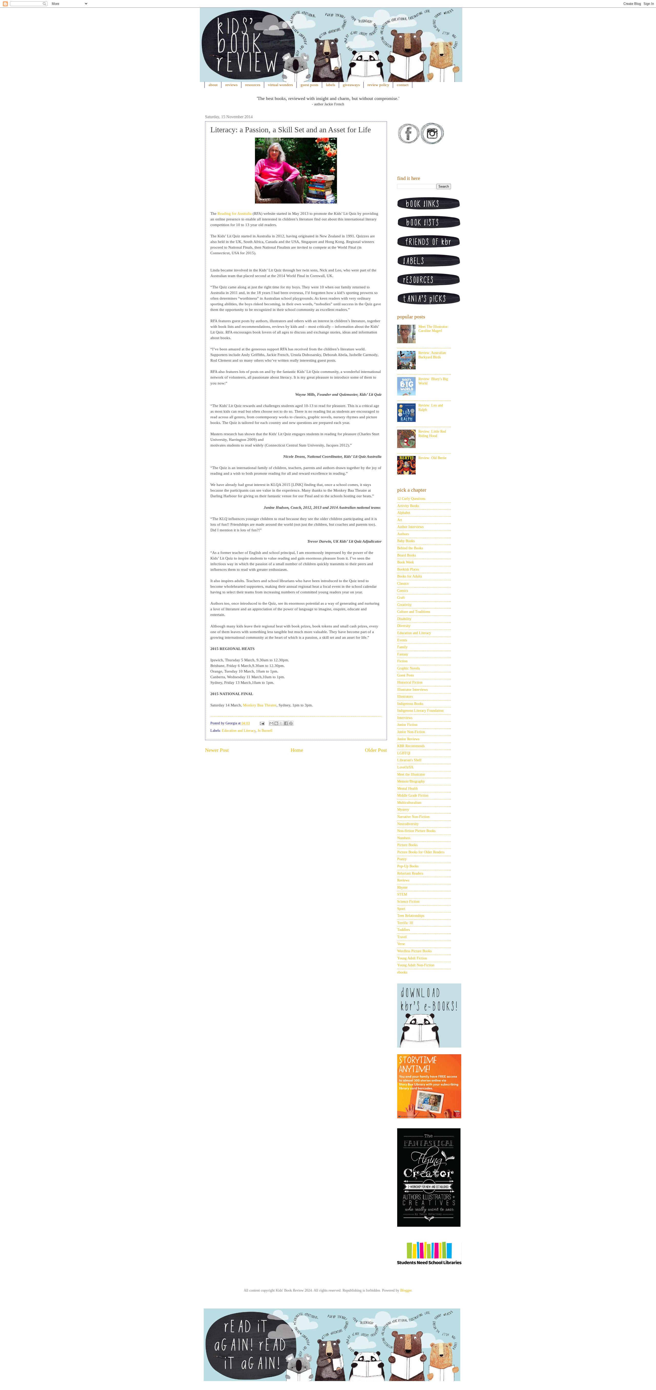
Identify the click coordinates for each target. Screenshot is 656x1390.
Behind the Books (410, 548)
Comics (402, 591)
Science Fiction (408, 902)
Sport (401, 909)
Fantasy (402, 654)
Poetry (402, 859)
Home (297, 750)
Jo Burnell (265, 731)
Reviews (403, 880)
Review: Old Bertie (432, 458)
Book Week (405, 562)
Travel (402, 937)
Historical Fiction (410, 682)
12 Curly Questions (411, 499)
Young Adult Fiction (412, 958)
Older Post (376, 750)
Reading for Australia (235, 213)
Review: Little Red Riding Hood (432, 434)
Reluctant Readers (410, 873)
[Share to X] (281, 723)
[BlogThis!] (276, 723)
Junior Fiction (407, 725)
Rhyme (402, 887)
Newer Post (217, 750)
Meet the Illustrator (411, 774)
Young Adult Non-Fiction (415, 965)
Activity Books (408, 506)
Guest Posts (405, 675)
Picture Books (407, 845)
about (213, 85)
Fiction (402, 661)
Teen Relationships (410, 916)
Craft (401, 598)
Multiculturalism (409, 803)
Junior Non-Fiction (411, 732)
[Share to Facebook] (286, 723)
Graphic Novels (408, 668)
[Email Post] (261, 723)
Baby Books (406, 541)
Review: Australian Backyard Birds (432, 355)
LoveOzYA (405, 767)
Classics (402, 583)
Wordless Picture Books (414, 951)
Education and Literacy (238, 731)
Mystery (403, 809)
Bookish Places (408, 569)
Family (402, 647)
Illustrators (405, 696)
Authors (403, 534)
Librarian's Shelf (409, 760)
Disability (404, 619)
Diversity (404, 626)
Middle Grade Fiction (412, 795)
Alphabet (403, 513)
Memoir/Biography (411, 781)
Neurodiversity (408, 824)
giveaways (351, 85)
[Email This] (271, 723)
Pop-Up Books (407, 866)
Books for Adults (409, 576)
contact (402, 85)
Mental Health (407, 788)
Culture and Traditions (413, 612)
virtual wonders (280, 85)
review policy (378, 85)
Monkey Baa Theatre (259, 705)
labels (330, 85)
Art (399, 520)
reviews (231, 85)
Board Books (406, 555)
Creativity (404, 605)
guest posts (309, 85)
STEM (402, 894)
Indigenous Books (410, 704)
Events (402, 640)
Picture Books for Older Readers (420, 852)
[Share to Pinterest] (290, 723)
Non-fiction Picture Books (416, 831)
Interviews (404, 718)
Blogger (406, 1290)
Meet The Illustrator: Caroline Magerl (433, 329)
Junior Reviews (408, 739)
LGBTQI (404, 753)
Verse (401, 944)
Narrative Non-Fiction (413, 817)
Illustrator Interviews (412, 690)
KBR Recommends (411, 746)
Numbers (403, 838)
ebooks (402, 972)
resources (252, 85)
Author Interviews (410, 527)
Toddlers (403, 930)
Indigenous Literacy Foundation (420, 711)
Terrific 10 (405, 923)
